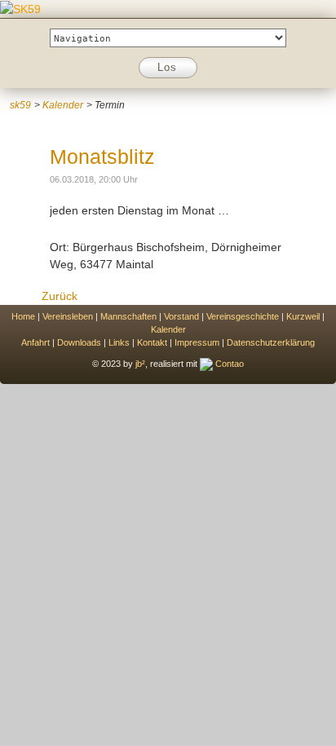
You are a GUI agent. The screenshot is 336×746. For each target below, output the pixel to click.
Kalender (62, 105)
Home (23, 316)
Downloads (79, 342)
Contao (228, 364)
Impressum (197, 342)
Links (119, 342)
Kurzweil (303, 316)
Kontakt (152, 342)
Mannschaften (128, 316)
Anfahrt (35, 342)
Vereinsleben (67, 316)
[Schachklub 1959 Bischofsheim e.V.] (20, 8)
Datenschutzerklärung (271, 342)
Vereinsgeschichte (242, 316)
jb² (140, 364)
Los (167, 67)
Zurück (59, 295)
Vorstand (181, 316)
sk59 (20, 105)
